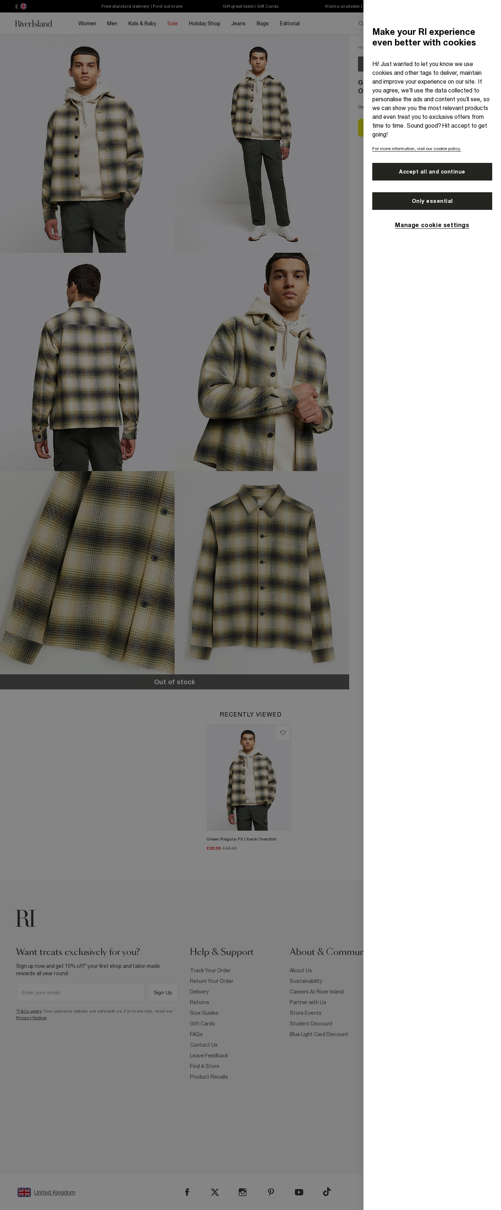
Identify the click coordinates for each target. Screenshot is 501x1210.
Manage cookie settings (432, 225)
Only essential (432, 201)
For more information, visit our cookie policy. (416, 148)
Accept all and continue (432, 172)
